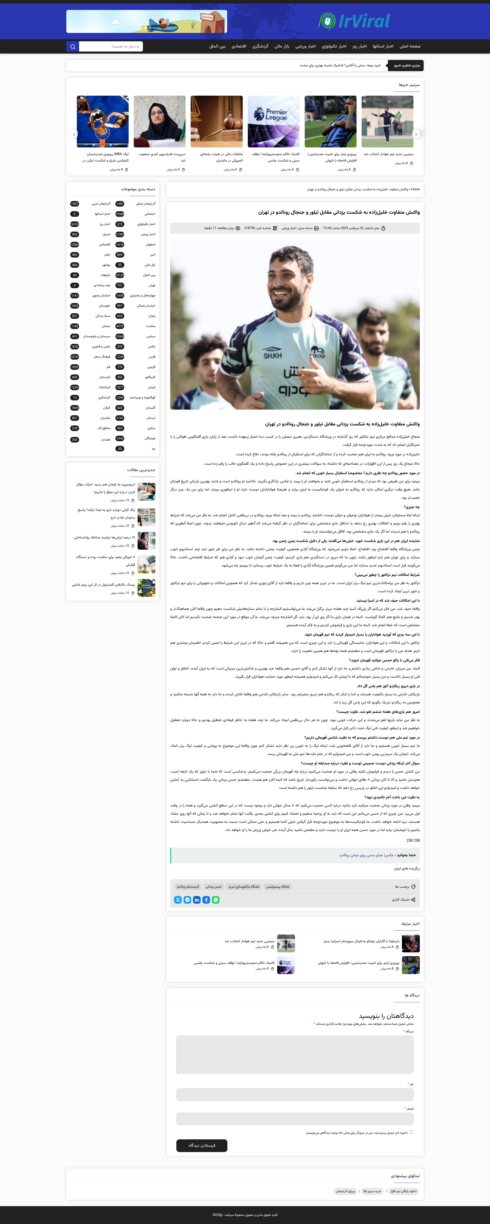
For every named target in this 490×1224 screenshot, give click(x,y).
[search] (72, 46)
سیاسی (135, 336)
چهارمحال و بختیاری (135, 295)
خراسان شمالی (136, 305)
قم (90, 367)
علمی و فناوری (90, 346)
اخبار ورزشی (306, 46)
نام (411, 1084)
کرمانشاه (90, 387)
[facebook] (206, 900)
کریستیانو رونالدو (188, 886)
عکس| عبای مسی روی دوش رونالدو (367, 855)
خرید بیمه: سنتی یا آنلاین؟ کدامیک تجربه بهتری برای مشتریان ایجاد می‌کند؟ (328, 65)
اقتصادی (239, 46)
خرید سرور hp (372, 1191)
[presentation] (416, 133)
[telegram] (187, 900)
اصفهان (135, 244)
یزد (136, 448)
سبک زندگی (91, 316)
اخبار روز (359, 46)
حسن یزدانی (214, 886)
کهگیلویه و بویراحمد (135, 397)
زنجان (136, 316)
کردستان (91, 377)
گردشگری (260, 46)
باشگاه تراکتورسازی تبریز (244, 886)
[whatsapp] (215, 900)
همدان (91, 439)
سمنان (90, 326)
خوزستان (90, 305)
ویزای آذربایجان (345, 1191)
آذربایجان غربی (90, 203)
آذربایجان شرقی (135, 203)
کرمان (135, 387)
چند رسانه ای (92, 285)
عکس (136, 346)
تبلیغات (91, 275)
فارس (135, 356)
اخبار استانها (383, 46)
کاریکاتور (136, 377)
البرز (136, 254)
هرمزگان (135, 438)
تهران (136, 285)
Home (415, 189)
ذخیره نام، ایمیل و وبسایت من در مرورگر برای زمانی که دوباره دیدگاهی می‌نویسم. (356, 1132)
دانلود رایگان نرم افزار (403, 1191)
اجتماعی (135, 214)
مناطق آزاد (91, 428)
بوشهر (91, 265)
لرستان (135, 418)
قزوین (136, 367)
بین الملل (217, 46)
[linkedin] (197, 900)
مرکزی (136, 428)
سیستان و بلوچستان (91, 336)
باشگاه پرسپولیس (277, 886)
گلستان (136, 407)
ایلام (91, 254)
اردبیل (91, 234)
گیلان (90, 407)
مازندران (91, 418)
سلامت (135, 326)
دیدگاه (408, 1031)
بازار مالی (282, 46)
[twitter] (178, 900)
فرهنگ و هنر (90, 356)
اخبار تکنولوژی (334, 46)
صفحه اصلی (410, 46)
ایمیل (409, 1108)
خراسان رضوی (90, 295)
